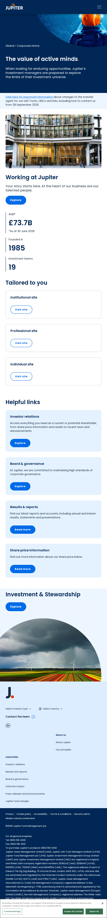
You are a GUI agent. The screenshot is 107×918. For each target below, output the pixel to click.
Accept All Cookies (73, 911)
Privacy (10, 814)
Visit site (23, 309)
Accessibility (40, 814)
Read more (23, 529)
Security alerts (82, 814)
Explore (15, 200)
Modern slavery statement (20, 818)
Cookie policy (23, 814)
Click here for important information (29, 97)
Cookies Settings (12, 911)
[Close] (102, 903)
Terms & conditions (60, 814)
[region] (53, 908)
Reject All (94, 911)
